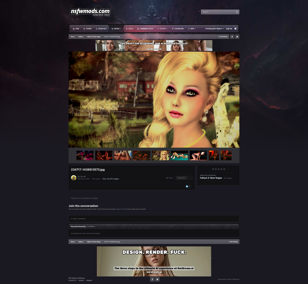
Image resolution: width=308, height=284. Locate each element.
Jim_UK (83, 176)
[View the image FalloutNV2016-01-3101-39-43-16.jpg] (84, 155)
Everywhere (227, 12)
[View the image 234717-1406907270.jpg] (198, 155)
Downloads (102, 28)
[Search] (237, 12)
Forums (88, 28)
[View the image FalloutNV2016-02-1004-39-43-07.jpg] (122, 155)
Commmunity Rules (146, 28)
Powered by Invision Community (228, 279)
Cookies (81, 280)
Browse (117, 28)
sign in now (120, 209)
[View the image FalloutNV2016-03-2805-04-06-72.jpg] (141, 155)
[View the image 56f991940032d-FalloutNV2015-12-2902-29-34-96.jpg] (226, 155)
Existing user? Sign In (214, 29)
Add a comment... (79, 219)
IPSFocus (81, 278)
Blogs (130, 28)
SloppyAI (89, 280)
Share (170, 178)
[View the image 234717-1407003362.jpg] (179, 155)
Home (77, 28)
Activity (163, 28)
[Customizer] (235, 28)
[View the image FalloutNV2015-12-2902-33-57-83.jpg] (214, 155)
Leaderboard (179, 28)
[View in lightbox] (154, 100)
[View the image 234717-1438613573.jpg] (160, 155)
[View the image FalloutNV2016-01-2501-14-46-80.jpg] (103, 155)
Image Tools (229, 143)
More (192, 28)
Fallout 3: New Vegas (211, 178)
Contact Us (72, 280)
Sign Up (229, 29)
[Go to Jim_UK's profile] (73, 177)
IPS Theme (72, 278)
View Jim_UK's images (110, 179)
